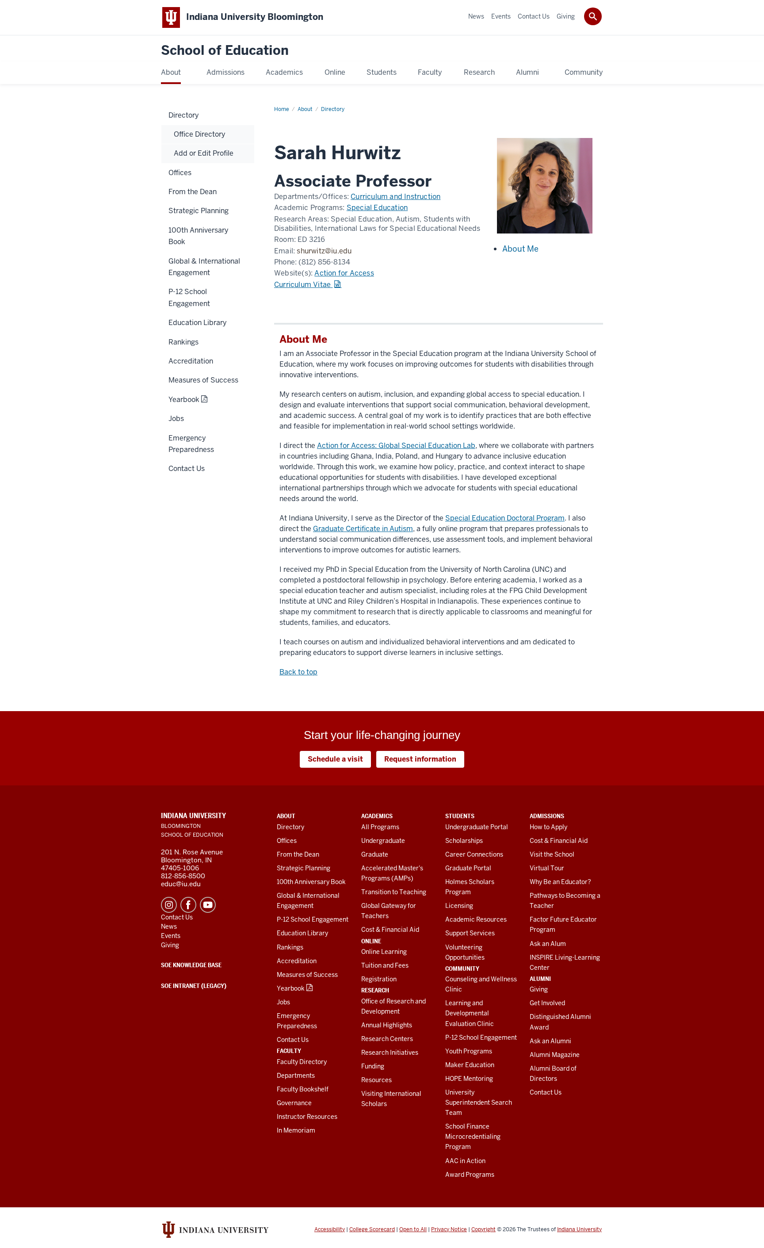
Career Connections (474, 854)
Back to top (298, 672)
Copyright (483, 1229)
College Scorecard (372, 1229)
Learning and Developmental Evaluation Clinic (469, 1013)
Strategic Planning (303, 868)
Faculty (289, 1051)
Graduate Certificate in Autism (363, 528)
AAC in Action (465, 1161)
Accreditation (297, 961)
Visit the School (552, 854)
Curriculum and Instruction (395, 196)
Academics (377, 816)
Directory (290, 827)
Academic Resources (476, 919)
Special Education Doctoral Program (505, 518)
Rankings (290, 947)
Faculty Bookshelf (303, 1089)
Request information (420, 759)
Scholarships (464, 841)
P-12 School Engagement (312, 919)
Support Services (470, 933)
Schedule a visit (335, 759)
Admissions (547, 816)
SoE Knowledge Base (191, 965)
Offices (287, 841)
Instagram (169, 905)
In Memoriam (296, 1130)
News (169, 926)
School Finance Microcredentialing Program (472, 1136)
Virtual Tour (547, 868)
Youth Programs (468, 1051)
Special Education (377, 207)
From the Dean (298, 854)
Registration (379, 979)
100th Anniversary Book (311, 882)
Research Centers (387, 1039)
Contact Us (293, 1040)
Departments (296, 1076)
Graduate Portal (468, 868)
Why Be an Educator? (560, 882)
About (286, 816)
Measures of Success (307, 975)
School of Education (225, 50)
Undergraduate (383, 841)
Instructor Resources (307, 1117)
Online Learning (384, 952)
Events (170, 936)
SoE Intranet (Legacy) (193, 986)
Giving (539, 989)
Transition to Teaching (393, 892)
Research (375, 990)
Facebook (188, 905)
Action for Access (344, 273)
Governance (294, 1103)
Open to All (413, 1229)
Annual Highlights (386, 1025)
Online (371, 941)
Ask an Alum (548, 944)
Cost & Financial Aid (390, 930)
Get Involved (547, 1003)
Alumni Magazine (555, 1055)
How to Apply (548, 827)
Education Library (302, 933)
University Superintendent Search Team (478, 1102)
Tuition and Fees (385, 965)
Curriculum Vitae (303, 284)
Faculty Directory (302, 1062)
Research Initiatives (389, 1053)
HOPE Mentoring (469, 1079)
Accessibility (329, 1229)
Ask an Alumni (550, 1041)
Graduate (374, 854)
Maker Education (469, 1065)
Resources (376, 1080)
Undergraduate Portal (476, 827)
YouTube (208, 905)
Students (459, 816)
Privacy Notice (449, 1229)
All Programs (380, 827)
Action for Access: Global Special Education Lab (396, 445)
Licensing (459, 906)
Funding (372, 1066)
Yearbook (291, 988)
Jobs (283, 1002)
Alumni (540, 979)
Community (462, 968)
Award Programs (469, 1175)
